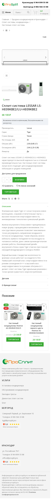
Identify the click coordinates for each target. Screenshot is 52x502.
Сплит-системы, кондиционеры (15, 22)
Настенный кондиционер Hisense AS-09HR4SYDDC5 (13, 325)
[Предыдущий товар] (3, 30)
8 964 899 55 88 (17, 454)
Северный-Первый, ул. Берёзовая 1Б (18, 413)
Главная (5, 19)
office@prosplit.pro (10, 458)
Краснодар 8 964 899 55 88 (35, 2)
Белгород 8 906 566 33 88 (35, 6)
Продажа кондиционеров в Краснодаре (29, 19)
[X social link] (9, 198)
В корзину (19, 180)
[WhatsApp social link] (12, 198)
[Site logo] (10, 4)
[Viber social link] (18, 198)
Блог (4, 403)
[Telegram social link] (15, 198)
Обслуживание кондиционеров (15, 390)
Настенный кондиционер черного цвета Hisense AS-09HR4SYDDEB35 (36, 328)
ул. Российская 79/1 (10, 451)
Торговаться (10, 192)
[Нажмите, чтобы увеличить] (6, 75)
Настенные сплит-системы (13, 25)
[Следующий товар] (9, 30)
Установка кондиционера (13, 385)
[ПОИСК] (28, 12)
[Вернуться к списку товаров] (6, 30)
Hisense (13, 331)
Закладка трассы (9, 394)
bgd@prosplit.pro (9, 420)
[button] (4, 57)
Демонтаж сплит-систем (12, 398)
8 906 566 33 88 (17, 417)
